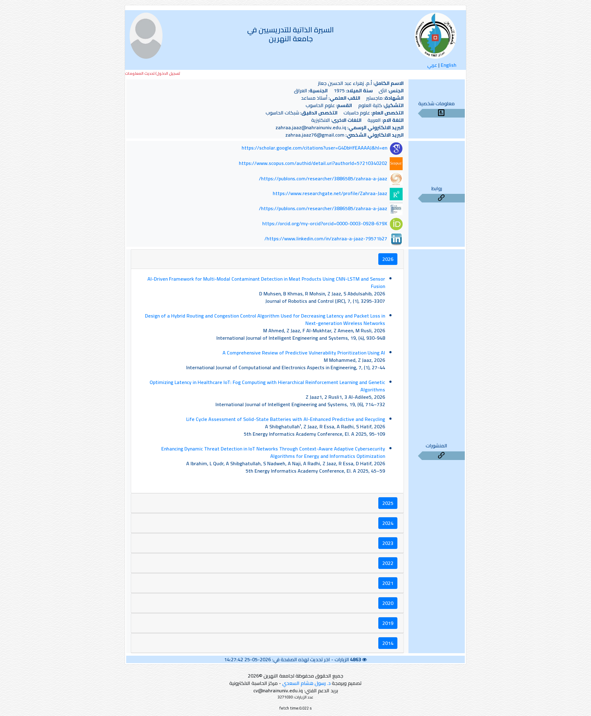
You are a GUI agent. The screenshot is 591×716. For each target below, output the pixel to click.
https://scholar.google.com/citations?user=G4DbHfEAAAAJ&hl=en (314, 148)
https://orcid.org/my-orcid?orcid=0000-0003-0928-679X (324, 223)
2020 (387, 603)
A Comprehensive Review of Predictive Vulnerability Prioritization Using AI (304, 352)
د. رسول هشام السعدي (306, 683)
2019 (387, 623)
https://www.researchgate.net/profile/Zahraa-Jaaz (330, 193)
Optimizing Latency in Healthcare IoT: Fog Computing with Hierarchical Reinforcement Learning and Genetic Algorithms (267, 386)
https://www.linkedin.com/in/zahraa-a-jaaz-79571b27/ (325, 238)
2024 (387, 523)
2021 (387, 583)
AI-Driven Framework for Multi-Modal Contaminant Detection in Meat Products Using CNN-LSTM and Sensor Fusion (266, 282)
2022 (387, 563)
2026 (387, 259)
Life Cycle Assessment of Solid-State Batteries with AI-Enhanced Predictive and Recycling (285, 419)
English (448, 65)
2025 (387, 503)
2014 (387, 643)
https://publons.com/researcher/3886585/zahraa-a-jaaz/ (323, 178)
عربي (432, 65)
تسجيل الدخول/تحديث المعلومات (152, 73)
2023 (387, 543)
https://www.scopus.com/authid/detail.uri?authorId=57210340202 (313, 163)
